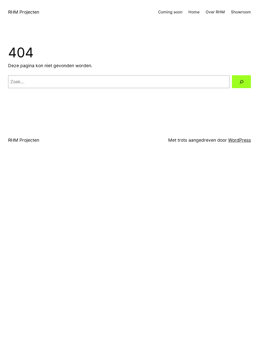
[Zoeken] (241, 81)
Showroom (241, 12)
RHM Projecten (23, 12)
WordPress (239, 140)
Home (194, 12)
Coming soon (170, 12)
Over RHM (215, 12)
